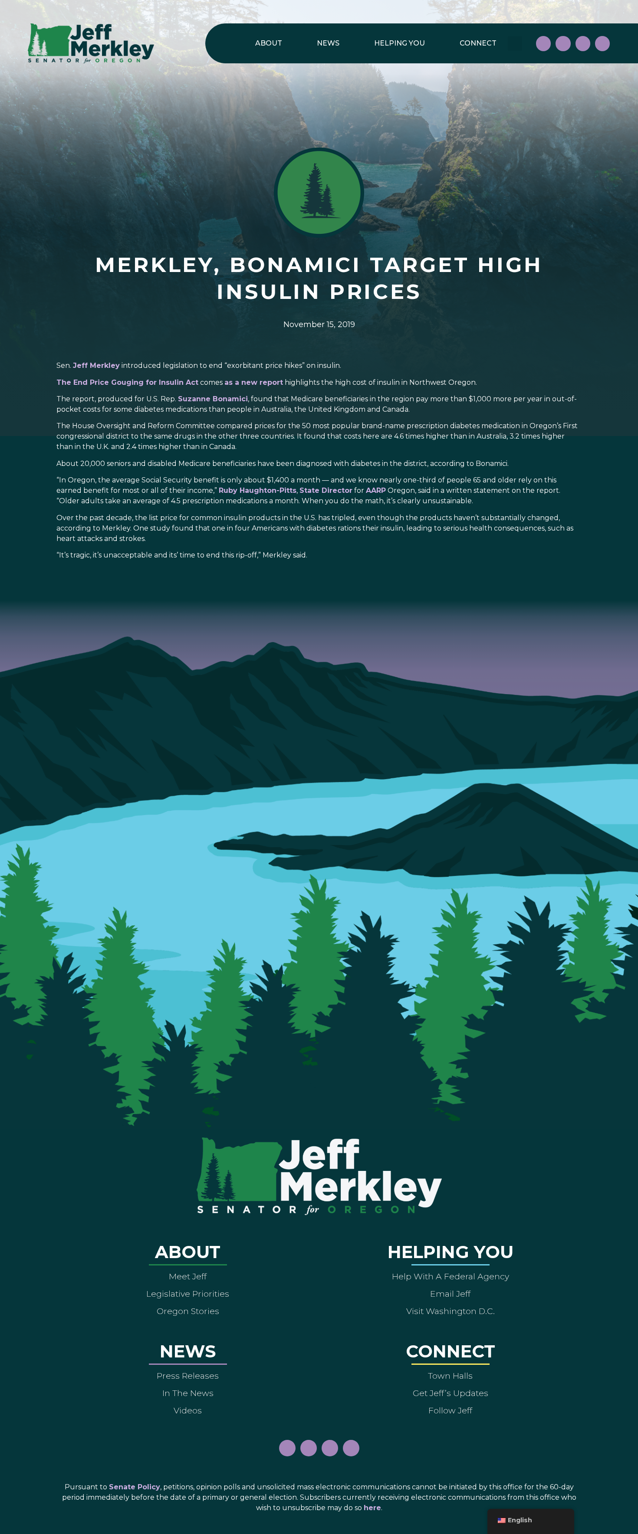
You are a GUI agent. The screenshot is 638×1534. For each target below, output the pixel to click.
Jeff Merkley (96, 365)
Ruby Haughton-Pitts (257, 490)
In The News (188, 1393)
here (372, 1508)
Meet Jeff (188, 1276)
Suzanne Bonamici (213, 399)
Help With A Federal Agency (450, 1276)
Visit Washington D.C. (450, 1311)
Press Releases (188, 1375)
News (328, 43)
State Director (325, 490)
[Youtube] (583, 43)
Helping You (399, 43)
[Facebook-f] (543, 43)
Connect (478, 43)
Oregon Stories (188, 1311)
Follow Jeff (450, 1410)
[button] (515, 43)
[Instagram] (563, 43)
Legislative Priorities (187, 1293)
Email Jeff (450, 1293)
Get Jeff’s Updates (450, 1393)
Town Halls (450, 1375)
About (268, 43)
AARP (376, 490)
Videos (188, 1410)
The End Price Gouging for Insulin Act (127, 382)
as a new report (253, 382)
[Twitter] (602, 43)
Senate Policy (134, 1487)
